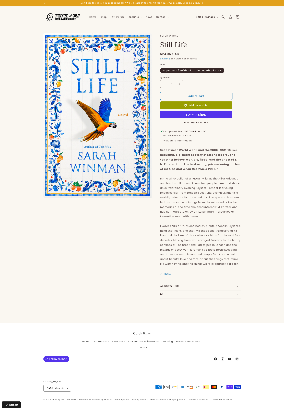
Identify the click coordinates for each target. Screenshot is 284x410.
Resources (118, 341)
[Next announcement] (239, 3)
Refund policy (122, 399)
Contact (142, 347)
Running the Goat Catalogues (181, 341)
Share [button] (167, 274)
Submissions (101, 341)
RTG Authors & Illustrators (144, 341)
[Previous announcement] (44, 3)
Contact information (198, 399)
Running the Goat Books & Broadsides (71, 399)
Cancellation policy (222, 399)
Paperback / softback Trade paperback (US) (192, 70)
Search (86, 341)
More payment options (196, 122)
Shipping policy (177, 399)
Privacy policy (139, 399)
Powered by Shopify (102, 399)
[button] (135, 17)
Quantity (164, 77)
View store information (177, 140)
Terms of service (157, 399)
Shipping (165, 58)
